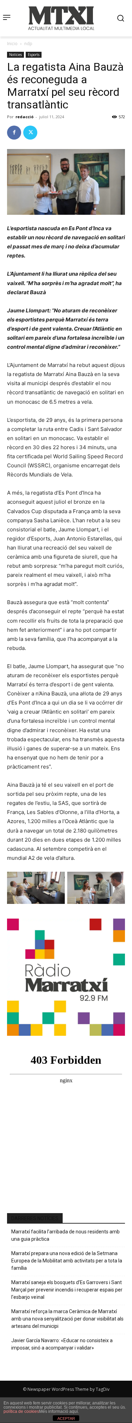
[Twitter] (30, 133)
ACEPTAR (66, 1418)
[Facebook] (14, 133)
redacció (24, 116)
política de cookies (21, 1411)
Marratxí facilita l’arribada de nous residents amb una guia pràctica (65, 1235)
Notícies (15, 54)
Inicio (12, 44)
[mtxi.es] (61, 18)
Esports (33, 54)
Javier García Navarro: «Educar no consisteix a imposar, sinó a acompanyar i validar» (62, 1344)
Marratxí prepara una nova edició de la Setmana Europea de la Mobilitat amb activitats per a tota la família (66, 1261)
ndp (28, 44)
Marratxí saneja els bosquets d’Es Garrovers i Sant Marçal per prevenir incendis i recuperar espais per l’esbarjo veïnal (66, 1290)
